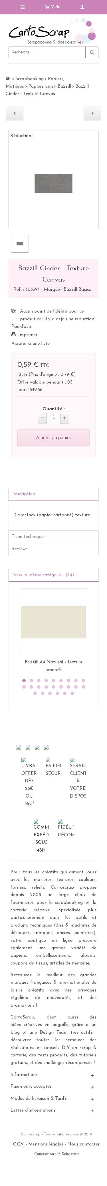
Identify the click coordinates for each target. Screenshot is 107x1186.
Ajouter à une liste (30, 343)
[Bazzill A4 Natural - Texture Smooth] (53, 622)
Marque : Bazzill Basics (68, 289)
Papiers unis (40, 86)
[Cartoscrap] (53, 20)
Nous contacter (83, 1144)
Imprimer (27, 335)
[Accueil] (8, 78)
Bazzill (64, 86)
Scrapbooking (29, 79)
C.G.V (18, 1144)
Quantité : (54, 409)
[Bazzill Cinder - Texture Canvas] (19, 243)
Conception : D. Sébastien (56, 1154)
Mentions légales (45, 1144)
